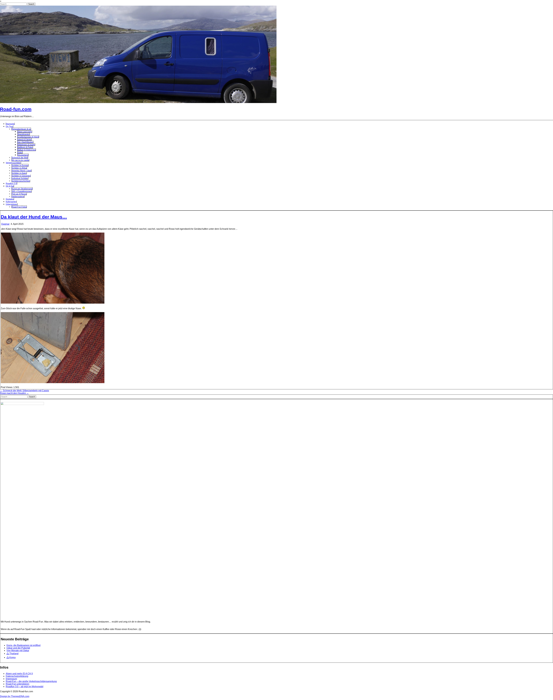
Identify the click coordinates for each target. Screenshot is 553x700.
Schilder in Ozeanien (21, 175)
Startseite (10, 124)
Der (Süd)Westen (25, 142)
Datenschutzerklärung (17, 676)
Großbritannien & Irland (28, 137)
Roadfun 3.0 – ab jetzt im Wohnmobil (24, 686)
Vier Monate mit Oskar (17, 650)
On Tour (9, 126)
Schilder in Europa (20, 165)
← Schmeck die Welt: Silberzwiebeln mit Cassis (24, 390)
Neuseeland (22, 155)
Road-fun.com (15, 109)
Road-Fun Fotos (19, 207)
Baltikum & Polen (25, 147)
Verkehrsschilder (13, 163)
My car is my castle (20, 160)
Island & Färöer (24, 139)
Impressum (11, 679)
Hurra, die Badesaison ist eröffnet (23, 645)
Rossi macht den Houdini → (14, 393)
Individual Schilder (20, 178)
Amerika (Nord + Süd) (22, 170)
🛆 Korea (11, 657)
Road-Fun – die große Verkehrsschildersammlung (31, 681)
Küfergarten (11, 201)
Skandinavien (23, 134)
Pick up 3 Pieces (19, 194)
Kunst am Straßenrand (22, 188)
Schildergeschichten (21, 181)
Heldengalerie (18, 196)
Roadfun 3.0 (11, 183)
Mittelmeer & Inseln (26, 144)
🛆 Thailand (12, 653)
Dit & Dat (10, 186)
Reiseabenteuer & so (21, 129)
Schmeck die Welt (20, 157)
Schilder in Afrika (19, 168)
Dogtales (10, 199)
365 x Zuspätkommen (22, 191)
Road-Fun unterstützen (17, 684)
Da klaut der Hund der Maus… (34, 216)
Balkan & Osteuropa (26, 150)
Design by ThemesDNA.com (14, 696)
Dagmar (5, 224)
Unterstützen (11, 204)
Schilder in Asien (19, 173)
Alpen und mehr (24, 131)
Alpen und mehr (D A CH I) (19, 673)
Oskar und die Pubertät (18, 648)
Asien (19, 152)
